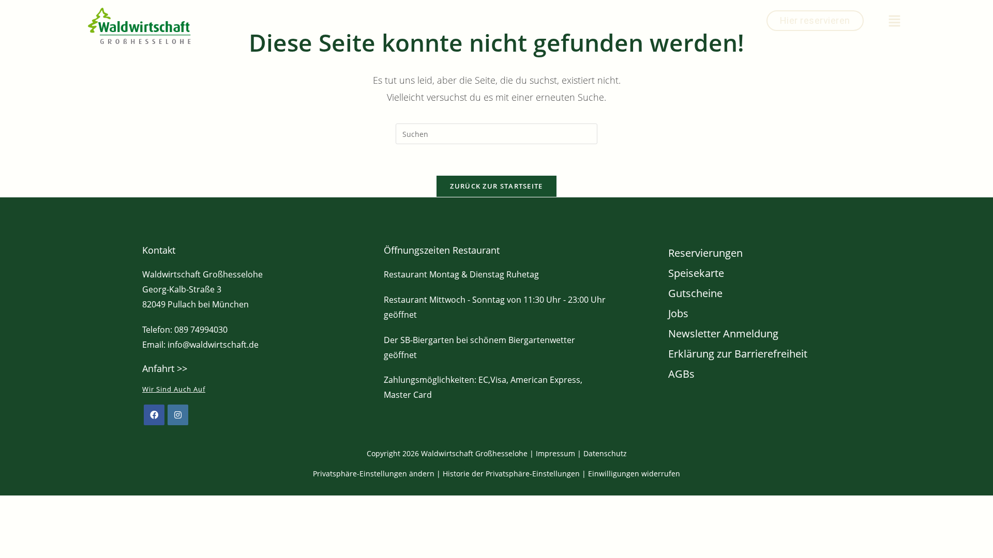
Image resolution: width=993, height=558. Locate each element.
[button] (894, 21)
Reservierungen (705, 253)
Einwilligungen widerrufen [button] (634, 473)
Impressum (555, 453)
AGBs (681, 374)
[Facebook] (154, 415)
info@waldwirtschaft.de (213, 344)
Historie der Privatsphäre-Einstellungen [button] (511, 473)
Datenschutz (605, 453)
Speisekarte (696, 273)
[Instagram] (178, 415)
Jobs (678, 313)
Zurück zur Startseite (496, 186)
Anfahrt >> (164, 368)
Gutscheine (695, 293)
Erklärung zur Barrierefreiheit (737, 354)
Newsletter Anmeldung (723, 333)
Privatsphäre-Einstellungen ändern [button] (373, 473)
